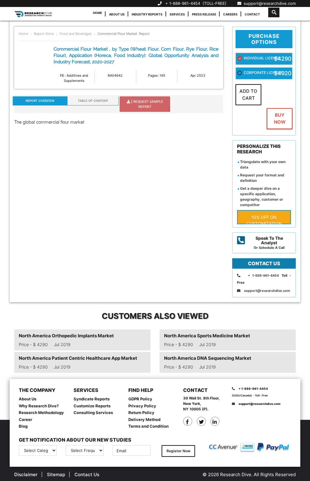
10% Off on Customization (264, 219)
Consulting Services (93, 412)
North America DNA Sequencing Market (207, 358)
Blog (23, 426)
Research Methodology (41, 412)
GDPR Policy (140, 398)
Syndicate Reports (92, 398)
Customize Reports (92, 405)
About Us (117, 14)
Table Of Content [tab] (93, 100)
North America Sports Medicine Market (207, 336)
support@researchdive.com (268, 3)
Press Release (204, 14)
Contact (252, 14)
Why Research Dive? (39, 405)
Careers (230, 14)
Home (97, 13)
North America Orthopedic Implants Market (66, 336)
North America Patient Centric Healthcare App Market (78, 358)
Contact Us (86, 474)
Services (177, 14)
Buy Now (279, 118)
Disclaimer (26, 474)
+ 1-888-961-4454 (182, 3)
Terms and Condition (148, 426)
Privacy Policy (142, 405)
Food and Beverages (76, 34)
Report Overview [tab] (40, 100)
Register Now (178, 451)
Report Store (44, 34)
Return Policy (141, 412)
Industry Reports (147, 14)
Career (25, 419)
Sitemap (56, 474)
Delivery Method (144, 419)
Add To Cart (248, 94)
